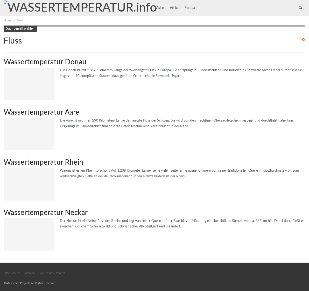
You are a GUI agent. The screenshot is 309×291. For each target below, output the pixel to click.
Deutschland (5, 68)
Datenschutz (12, 273)
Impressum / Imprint (52, 273)
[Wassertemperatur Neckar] (29, 234)
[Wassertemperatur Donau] (29, 84)
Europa (5, 118)
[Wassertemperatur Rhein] (29, 184)
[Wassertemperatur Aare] (29, 134)
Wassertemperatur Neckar (46, 212)
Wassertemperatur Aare (41, 112)
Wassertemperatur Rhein (43, 162)
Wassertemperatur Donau (45, 62)
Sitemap (29, 273)
